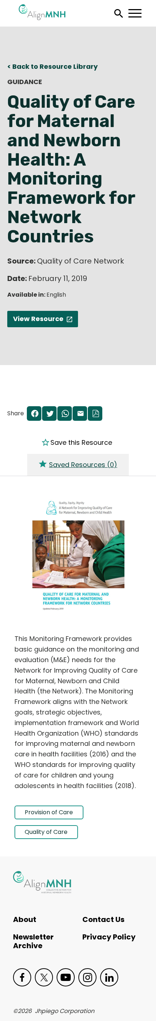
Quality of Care (46, 832)
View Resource (38, 318)
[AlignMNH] (42, 882)
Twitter (44, 977)
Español (25, 189)
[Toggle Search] (118, 13)
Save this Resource (81, 443)
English (23, 222)
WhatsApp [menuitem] (64, 414)
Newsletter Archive (33, 941)
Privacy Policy (109, 937)
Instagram (87, 977)
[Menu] (135, 13)
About (24, 919)
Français (25, 206)
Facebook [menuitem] (34, 414)
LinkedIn (109, 977)
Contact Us (103, 919)
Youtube (66, 977)
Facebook (22, 977)
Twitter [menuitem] (49, 414)
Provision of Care (49, 812)
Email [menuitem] (80, 414)
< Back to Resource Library (52, 66)
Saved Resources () (83, 464)
